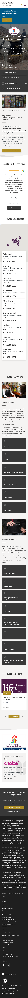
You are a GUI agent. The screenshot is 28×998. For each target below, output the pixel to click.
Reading (7, 266)
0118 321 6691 (9, 273)
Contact (4, 911)
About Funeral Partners (8, 933)
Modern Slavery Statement (9, 988)
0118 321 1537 (9, 356)
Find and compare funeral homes (10, 935)
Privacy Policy (6, 986)
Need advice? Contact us (14, 811)
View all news (14, 716)
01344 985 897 (9, 296)
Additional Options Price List (9, 924)
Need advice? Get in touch (14, 59)
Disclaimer (22, 986)
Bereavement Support (7, 942)
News (3, 947)
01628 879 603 (9, 320)
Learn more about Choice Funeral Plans (11, 777)
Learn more (7, 20)
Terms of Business (6, 926)
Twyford (7, 278)
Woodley (7, 349)
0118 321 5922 (9, 332)
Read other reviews (14, 208)
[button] (9, 203)
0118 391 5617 (9, 261)
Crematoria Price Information (9, 922)
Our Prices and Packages (8, 914)
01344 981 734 (9, 308)
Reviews (4, 903)
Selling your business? (7, 940)
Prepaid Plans (5, 906)
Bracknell (7, 290)
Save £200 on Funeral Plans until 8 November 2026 (9, 13)
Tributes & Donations (7, 908)
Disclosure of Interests (7, 945)
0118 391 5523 (9, 285)
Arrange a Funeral (14, 807)
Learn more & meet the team (11, 150)
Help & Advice (5, 929)
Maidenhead (9, 313)
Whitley (6, 337)
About (3, 896)
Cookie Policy (14, 986)
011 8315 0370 (9, 344)
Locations (4, 899)
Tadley (6, 325)
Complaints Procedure (8, 993)
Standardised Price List (8, 919)
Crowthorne (9, 301)
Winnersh (7, 254)
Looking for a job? (6, 937)
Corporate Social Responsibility (10, 991)
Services (4, 901)
